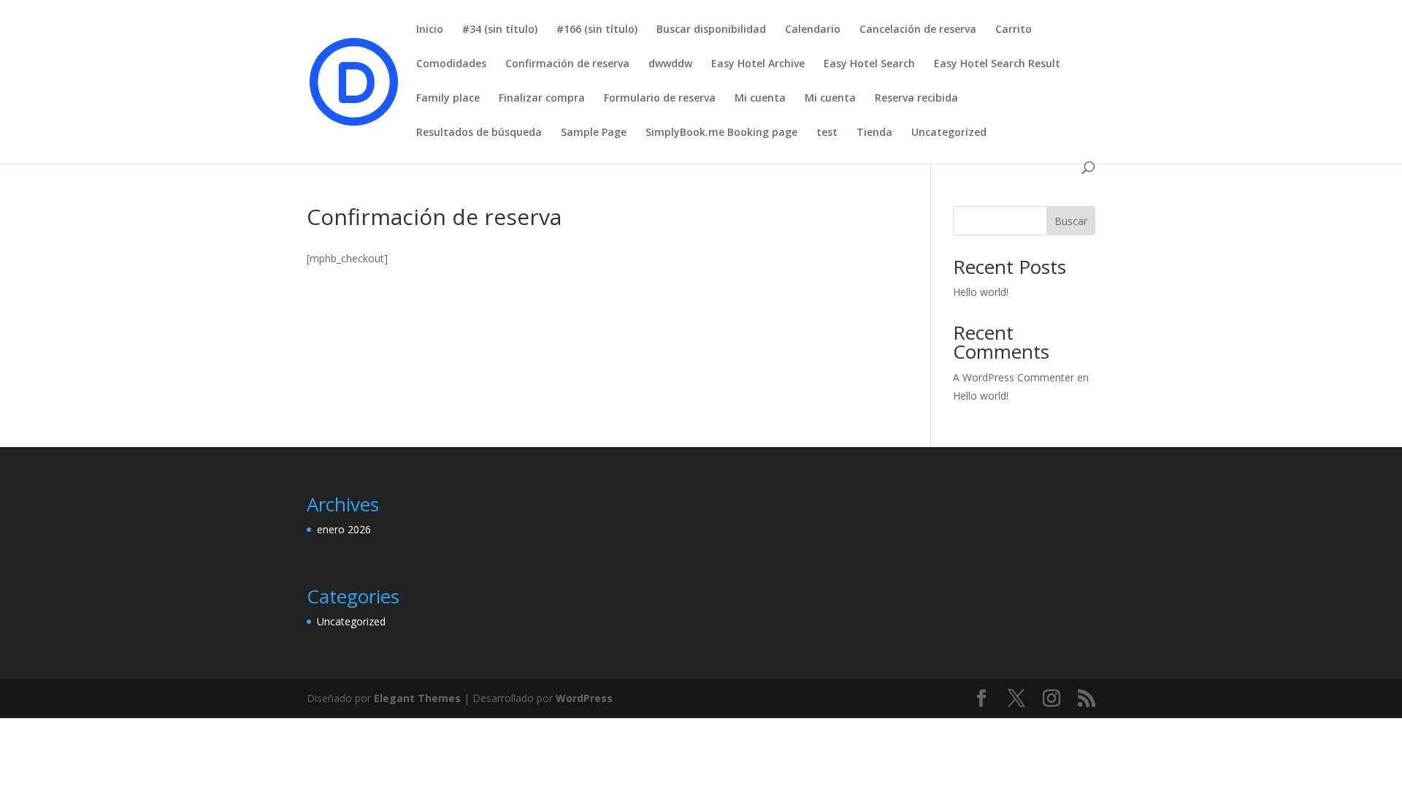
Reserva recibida (916, 98)
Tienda (874, 133)
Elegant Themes (417, 698)
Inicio (429, 30)
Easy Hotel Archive (758, 64)
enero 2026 (344, 529)
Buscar (1070, 221)
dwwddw (670, 64)
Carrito (1013, 30)
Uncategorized (949, 133)
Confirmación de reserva (567, 64)
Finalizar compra (542, 98)
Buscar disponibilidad (711, 30)
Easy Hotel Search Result (997, 64)
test (827, 133)
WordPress (584, 698)
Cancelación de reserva (917, 30)
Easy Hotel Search (869, 64)
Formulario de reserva (660, 98)
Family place (448, 98)
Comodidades (451, 64)
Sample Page (594, 133)
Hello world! (980, 292)
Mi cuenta (760, 98)
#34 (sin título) (499, 30)
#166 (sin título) (596, 30)
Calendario (812, 30)
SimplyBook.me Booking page (721, 133)
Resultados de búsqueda (479, 133)
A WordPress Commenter (1013, 377)
